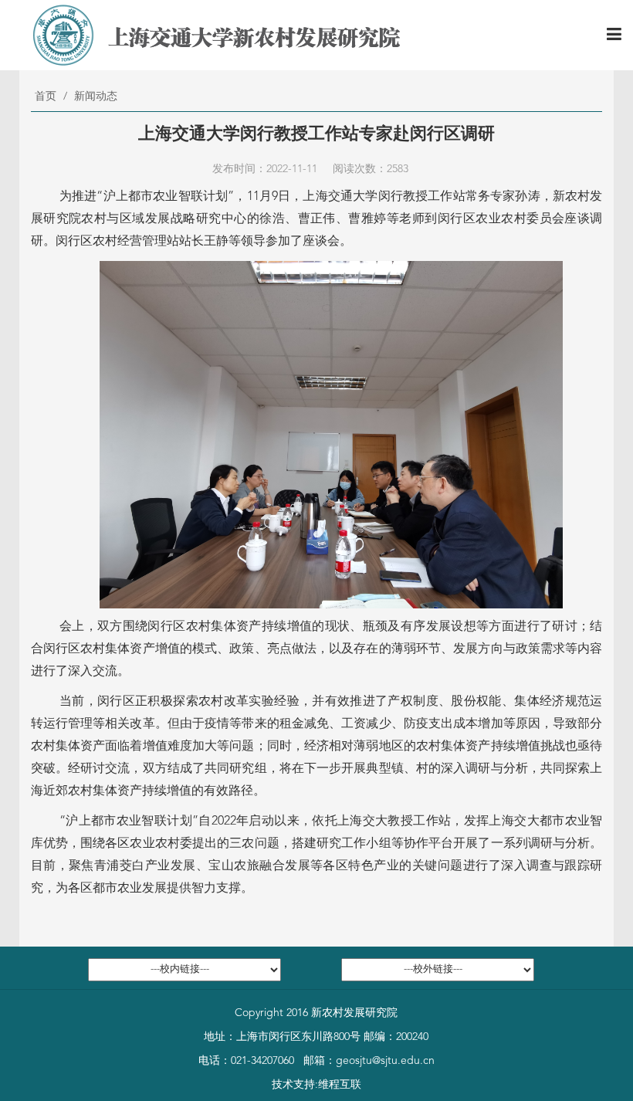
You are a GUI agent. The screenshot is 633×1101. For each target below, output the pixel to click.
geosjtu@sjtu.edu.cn (385, 1060)
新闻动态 (95, 96)
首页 (45, 96)
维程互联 (339, 1084)
